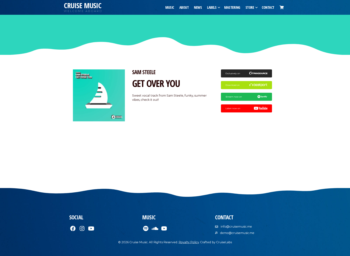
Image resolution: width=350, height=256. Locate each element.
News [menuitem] (198, 7)
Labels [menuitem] (211, 7)
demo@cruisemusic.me (237, 233)
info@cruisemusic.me (236, 226)
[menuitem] (281, 7)
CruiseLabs (224, 242)
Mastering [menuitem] (232, 7)
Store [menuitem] (250, 7)
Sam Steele (143, 72)
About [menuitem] (184, 7)
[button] (218, 7)
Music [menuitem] (169, 7)
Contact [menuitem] (268, 7)
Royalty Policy (189, 242)
